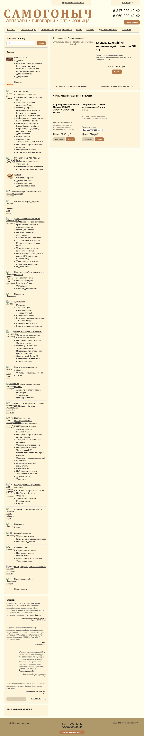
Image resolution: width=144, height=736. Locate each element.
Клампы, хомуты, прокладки (29, 238)
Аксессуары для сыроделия (29, 558)
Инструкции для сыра (26, 553)
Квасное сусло (23, 432)
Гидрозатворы (22, 266)
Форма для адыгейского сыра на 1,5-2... (118, 86)
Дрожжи (19, 61)
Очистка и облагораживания (29, 63)
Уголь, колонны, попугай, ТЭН (30, 142)
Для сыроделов (59, 38)
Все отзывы (36, 699)
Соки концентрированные (28, 445)
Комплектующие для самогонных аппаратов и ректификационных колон (28, 68)
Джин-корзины (22, 235)
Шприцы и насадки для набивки (31, 539)
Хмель (19, 375)
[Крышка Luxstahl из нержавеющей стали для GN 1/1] (73, 43)
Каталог (11, 29)
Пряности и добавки (25, 541)
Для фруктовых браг (25, 186)
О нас (79, 29)
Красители (21, 460)
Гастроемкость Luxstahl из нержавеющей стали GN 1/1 (94, 107)
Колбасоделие (23, 136)
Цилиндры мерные (25, 398)
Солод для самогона (25, 337)
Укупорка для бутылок (26, 498)
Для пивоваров (23, 134)
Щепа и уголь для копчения (29, 326)
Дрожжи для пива (24, 183)
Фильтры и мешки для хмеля (29, 373)
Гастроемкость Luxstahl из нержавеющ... (72, 86)
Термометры (22, 395)
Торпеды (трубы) (24, 313)
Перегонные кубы (24, 280)
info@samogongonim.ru (19, 723)
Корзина (126, 2)
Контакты (126, 29)
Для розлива (22, 76)
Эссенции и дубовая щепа (28, 152)
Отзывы (90, 29)
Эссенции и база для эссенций (30, 458)
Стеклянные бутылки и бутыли (30, 490)
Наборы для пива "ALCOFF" (29, 340)
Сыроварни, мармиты (26, 550)
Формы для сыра (24, 561)
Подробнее (59, 139)
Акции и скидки (28, 29)
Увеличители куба (24, 278)
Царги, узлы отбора (25, 230)
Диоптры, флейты (24, 227)
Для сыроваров (23, 139)
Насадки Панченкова (26, 232)
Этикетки (20, 496)
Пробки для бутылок (25, 493)
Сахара (19, 370)
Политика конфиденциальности (56, 29)
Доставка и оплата (108, 29)
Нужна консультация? (73, 2)
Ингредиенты (22, 556)
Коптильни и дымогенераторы (30, 318)
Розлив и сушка (23, 501)
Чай (18, 527)
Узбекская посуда (24, 321)
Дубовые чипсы (23, 476)
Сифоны (20, 504)
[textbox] (20, 43)
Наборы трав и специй (26, 149)
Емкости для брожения (27, 288)
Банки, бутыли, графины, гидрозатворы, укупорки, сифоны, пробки (28, 128)
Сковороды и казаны (25, 315)
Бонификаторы (23, 468)
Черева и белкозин (25, 536)
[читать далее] (33, 615)
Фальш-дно (21, 286)
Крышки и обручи (24, 283)
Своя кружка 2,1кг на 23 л (28, 356)
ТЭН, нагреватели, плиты (28, 240)
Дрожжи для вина (24, 180)
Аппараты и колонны (26, 94)
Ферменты (21, 479)
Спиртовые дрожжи (25, 178)
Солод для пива (23, 343)
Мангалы (20, 305)
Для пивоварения (24, 74)
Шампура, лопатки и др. (27, 323)
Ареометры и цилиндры (27, 123)
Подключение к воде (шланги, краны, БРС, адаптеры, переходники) (30, 256)
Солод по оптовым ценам (28, 335)
